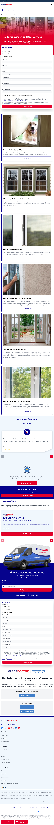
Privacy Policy (23, 100)
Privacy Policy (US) (32, 807)
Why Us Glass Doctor (7, 750)
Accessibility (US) (9, 811)
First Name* (5, 59)
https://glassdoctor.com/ (9, 100)
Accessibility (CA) (20, 811)
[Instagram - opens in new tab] (12, 728)
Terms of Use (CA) (21, 807)
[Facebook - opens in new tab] (2, 728)
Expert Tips (4, 774)
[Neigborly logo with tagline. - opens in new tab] (39, 671)
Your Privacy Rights (44, 811)
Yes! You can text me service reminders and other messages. (18, 95)
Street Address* (6, 83)
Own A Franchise (5, 762)
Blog (2, 771)
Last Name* (5, 65)
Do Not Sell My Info (30, 811)
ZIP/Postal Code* (6, 89)
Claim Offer (27, 533)
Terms (17, 100)
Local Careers (5, 759)
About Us (3, 753)
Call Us (8, 821)
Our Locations (5, 777)
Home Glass (7, 54)
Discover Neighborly (26, 695)
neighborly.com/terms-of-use (45, 524)
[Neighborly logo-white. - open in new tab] (5, 1)
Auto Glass (7, 51)
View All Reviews (27, 423)
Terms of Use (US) (10, 807)
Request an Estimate (27, 106)
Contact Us (4, 756)
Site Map (3, 780)
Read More (26, 158)
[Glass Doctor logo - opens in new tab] (18, 671)
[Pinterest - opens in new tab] (19, 728)
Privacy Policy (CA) (43, 807)
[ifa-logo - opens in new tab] (3, 787)
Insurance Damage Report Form (9, 783)
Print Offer (6, 528)
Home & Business (8, 583)
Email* (3, 71)
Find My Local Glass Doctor (27, 590)
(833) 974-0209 (31, 595)
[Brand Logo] (27, 720)
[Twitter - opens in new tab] (5, 728)
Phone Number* (6, 77)
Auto (5, 580)
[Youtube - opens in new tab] (9, 728)
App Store (28, 707)
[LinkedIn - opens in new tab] (16, 728)
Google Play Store (28, 711)
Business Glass (8, 56)
